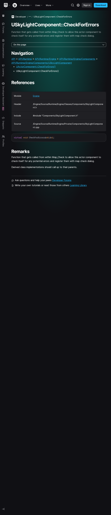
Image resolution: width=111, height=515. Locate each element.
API (13, 58)
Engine (36, 96)
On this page (19, 44)
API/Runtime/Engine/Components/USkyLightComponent (41, 62)
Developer (20, 16)
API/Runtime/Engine (45, 58)
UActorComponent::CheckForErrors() (36, 66)
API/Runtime (25, 58)
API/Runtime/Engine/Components (77, 58)
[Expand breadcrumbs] (30, 17)
